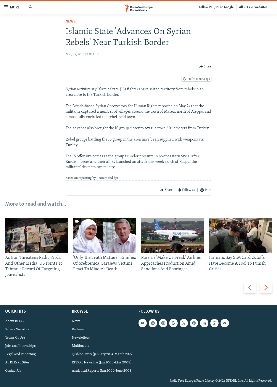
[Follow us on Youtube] (142, 323)
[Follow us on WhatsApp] (214, 323)
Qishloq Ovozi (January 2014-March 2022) (103, 354)
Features (78, 329)
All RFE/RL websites (253, 7)
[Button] (205, 66)
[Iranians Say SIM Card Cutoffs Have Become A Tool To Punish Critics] (240, 235)
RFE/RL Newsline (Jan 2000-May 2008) (102, 362)
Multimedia (80, 346)
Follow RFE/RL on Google (216, 7)
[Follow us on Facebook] (194, 323)
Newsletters (81, 338)
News (71, 22)
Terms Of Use (15, 338)
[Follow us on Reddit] (153, 323)
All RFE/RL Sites (17, 362)
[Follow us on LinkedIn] (204, 323)
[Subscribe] (225, 323)
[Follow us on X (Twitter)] (184, 323)
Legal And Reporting (20, 354)
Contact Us (13, 371)
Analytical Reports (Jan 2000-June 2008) (102, 371)
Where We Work (17, 329)
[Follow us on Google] (173, 323)
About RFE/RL (15, 321)
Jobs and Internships (20, 346)
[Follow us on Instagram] (163, 323)
